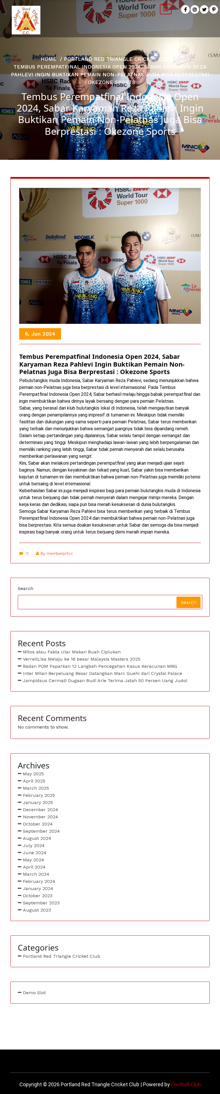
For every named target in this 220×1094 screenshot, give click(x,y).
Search (25, 588)
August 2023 (37, 910)
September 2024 (41, 831)
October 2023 (37, 895)
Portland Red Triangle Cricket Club (118, 59)
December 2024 (40, 809)
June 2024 (34, 852)
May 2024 (33, 860)
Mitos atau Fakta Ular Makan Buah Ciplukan (72, 652)
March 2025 (36, 788)
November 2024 (40, 816)
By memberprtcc (56, 553)
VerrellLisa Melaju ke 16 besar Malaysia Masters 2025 (81, 659)
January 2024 (38, 888)
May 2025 (33, 773)
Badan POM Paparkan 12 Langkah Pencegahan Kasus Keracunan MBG (100, 666)
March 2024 (36, 874)
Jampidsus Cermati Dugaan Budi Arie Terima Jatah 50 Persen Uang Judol (105, 680)
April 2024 (34, 867)
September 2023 (41, 903)
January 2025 (38, 802)
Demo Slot (34, 992)
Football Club (186, 1084)
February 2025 (39, 795)
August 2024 (37, 838)
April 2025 (34, 781)
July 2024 (34, 845)
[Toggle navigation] (166, 9)
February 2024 (39, 881)
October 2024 (38, 824)
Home (48, 59)
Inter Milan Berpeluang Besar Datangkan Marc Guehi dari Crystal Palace (102, 673)
